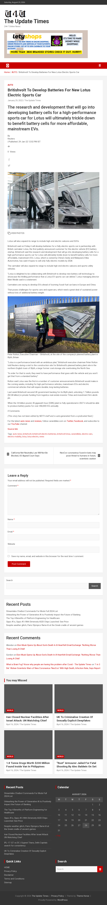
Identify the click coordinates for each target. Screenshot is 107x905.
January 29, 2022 (15, 100)
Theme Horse (83, 896)
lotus (24, 436)
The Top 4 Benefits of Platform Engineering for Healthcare (33, 618)
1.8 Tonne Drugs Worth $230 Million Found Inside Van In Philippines (28, 764)
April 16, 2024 (12, 724)
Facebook (78, 421)
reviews (38, 421)
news (41, 436)
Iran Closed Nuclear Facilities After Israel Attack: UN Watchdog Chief (27, 718)
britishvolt (27, 434)
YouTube (15, 424)
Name (11, 519)
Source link (13, 429)
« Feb (58, 835)
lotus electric (33, 436)
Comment (13, 485)
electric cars (87, 434)
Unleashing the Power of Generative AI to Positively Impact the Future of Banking (43, 614)
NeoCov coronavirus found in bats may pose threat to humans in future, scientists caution (78, 456)
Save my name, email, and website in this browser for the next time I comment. (47, 556)
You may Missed (16, 680)
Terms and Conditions (14, 878)
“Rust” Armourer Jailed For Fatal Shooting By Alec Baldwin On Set (76, 764)
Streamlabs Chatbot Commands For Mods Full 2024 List (32, 611)
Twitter (70, 421)
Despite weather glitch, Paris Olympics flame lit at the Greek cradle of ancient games (44, 625)
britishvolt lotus (63, 434)
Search (9, 580)
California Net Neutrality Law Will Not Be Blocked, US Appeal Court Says (29, 454)
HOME (7, 867)
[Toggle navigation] (7, 65)
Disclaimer (9, 875)
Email (11, 531)
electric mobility (14, 436)
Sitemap (8, 882)
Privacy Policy (10, 871)
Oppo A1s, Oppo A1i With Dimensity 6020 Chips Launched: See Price (37, 621)
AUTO (10, 85)
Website (11, 544)
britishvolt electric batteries (44, 434)
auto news (25, 421)
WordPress (62, 900)
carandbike (76, 434)
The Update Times (26, 21)
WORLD (10, 710)
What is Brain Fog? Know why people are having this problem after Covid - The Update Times (48, 664)
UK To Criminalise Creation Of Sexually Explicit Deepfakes (75, 718)
